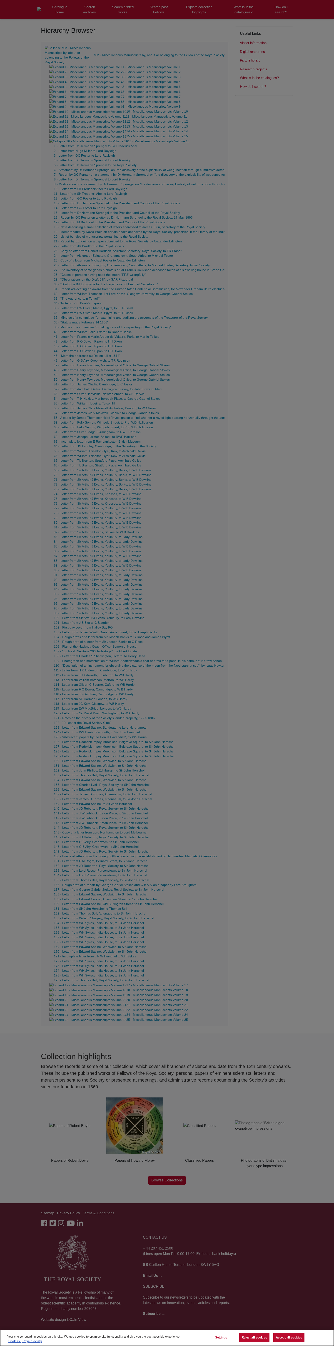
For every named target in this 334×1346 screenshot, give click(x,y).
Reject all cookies (254, 1337)
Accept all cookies (289, 1337)
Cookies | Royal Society (25, 1341)
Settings (221, 1337)
